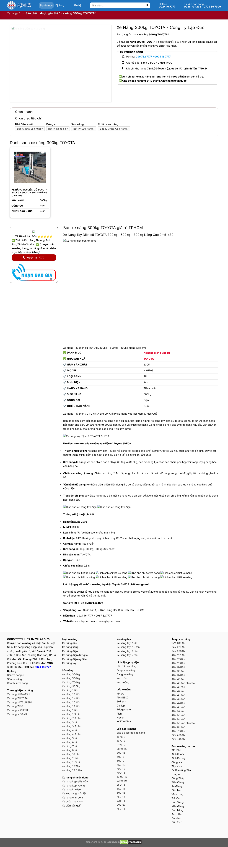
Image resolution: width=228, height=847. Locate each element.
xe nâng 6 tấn (70, 742)
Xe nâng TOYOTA (17, 698)
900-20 (121, 804)
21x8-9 (121, 744)
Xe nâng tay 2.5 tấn (128, 646)
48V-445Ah (178, 691)
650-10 (121, 764)
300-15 (121, 752)
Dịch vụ (59, 5)
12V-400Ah (178, 643)
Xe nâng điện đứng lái (157, 352)
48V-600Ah (178, 726)
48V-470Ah (178, 703)
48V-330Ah (178, 671)
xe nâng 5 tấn (70, 738)
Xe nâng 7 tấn (70, 746)
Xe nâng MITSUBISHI (19, 702)
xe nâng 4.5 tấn (71, 734)
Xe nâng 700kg (71, 682)
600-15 (121, 792)
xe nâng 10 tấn (70, 754)
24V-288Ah (178, 651)
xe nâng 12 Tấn (71, 766)
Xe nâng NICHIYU (17, 710)
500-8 (120, 756)
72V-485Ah (178, 734)
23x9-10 (122, 780)
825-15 (121, 800)
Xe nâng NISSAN (17, 714)
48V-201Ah (178, 654)
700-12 (121, 768)
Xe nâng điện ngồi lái (74, 659)
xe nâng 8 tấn (70, 750)
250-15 (121, 784)
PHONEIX (122, 697)
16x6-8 (121, 736)
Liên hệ (77, 5)
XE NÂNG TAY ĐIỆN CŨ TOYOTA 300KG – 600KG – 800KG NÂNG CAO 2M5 (29, 192)
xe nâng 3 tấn (70, 722)
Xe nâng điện (70, 651)
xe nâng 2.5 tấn (71, 714)
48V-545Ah (178, 711)
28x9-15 (122, 748)
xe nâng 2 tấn (70, 710)
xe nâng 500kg (71, 678)
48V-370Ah (178, 674)
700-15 (121, 772)
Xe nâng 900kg (71, 686)
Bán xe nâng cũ (16, 674)
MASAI (120, 693)
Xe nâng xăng (70, 646)
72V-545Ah (178, 738)
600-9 (120, 760)
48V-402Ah (178, 686)
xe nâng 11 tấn (70, 758)
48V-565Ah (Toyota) (184, 723)
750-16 (121, 796)
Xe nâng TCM (15, 706)
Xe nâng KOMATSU (18, 694)
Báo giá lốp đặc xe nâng (131, 732)
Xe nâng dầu (69, 643)
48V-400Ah (178, 679)
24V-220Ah (178, 646)
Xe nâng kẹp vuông (73, 785)
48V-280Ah (178, 659)
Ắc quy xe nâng (126, 670)
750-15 (121, 808)
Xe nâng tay (69, 663)
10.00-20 (122, 776)
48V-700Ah (178, 731)
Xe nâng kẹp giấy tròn (75, 781)
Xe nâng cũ (13, 13)
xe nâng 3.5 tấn (71, 726)
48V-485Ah (178, 706)
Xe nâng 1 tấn (70, 690)
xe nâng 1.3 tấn (71, 694)
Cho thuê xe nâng (17, 683)
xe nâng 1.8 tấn (71, 706)
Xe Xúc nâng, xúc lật (74, 793)
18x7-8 (121, 740)
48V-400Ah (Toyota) (184, 683)
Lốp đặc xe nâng (126, 666)
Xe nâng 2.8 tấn (71, 718)
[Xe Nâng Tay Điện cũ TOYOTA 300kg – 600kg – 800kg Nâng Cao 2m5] (30, 167)
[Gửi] (147, 5)
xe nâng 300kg (71, 674)
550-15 (121, 788)
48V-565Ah (178, 714)
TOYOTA (149, 358)
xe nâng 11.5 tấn (71, 762)
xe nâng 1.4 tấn (71, 698)
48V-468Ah (178, 698)
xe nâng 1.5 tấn (71, 702)
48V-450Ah (178, 694)
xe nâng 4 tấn (70, 730)
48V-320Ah (178, 666)
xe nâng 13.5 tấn (72, 770)
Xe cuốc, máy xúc (72, 801)
